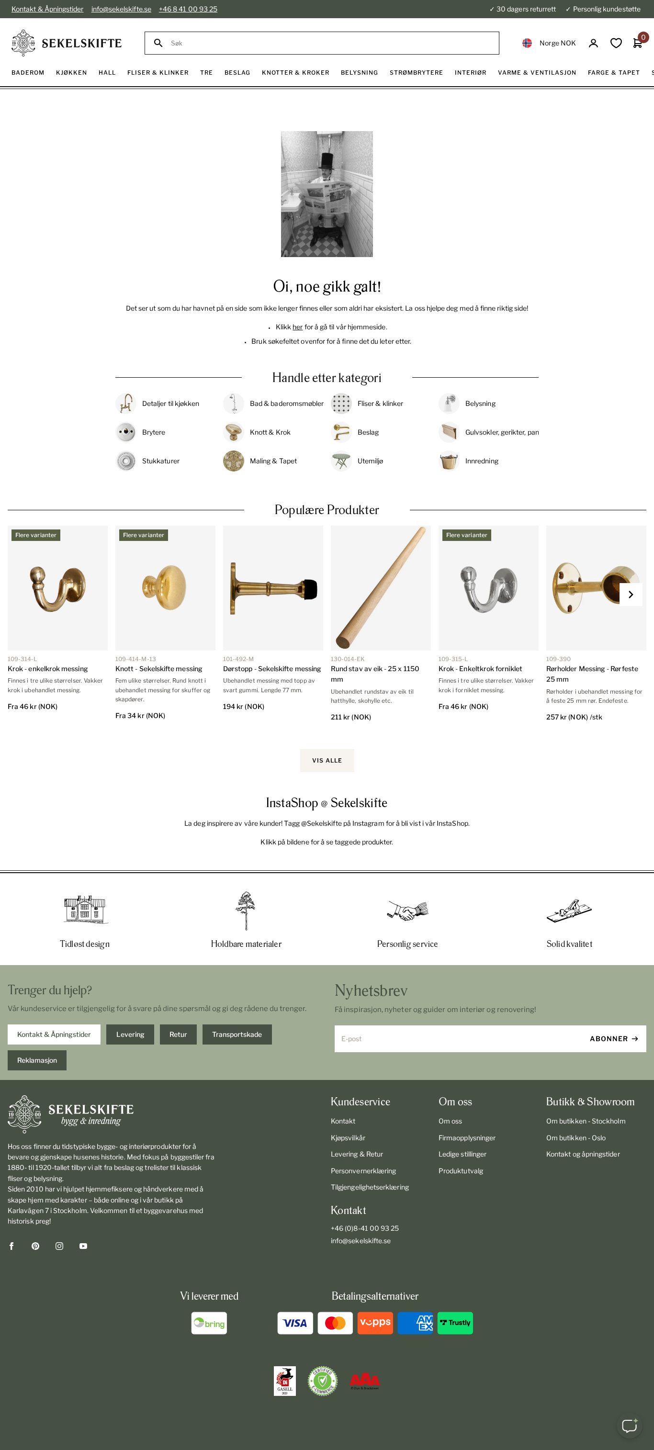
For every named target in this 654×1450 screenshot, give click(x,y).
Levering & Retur (357, 1154)
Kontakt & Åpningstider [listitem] (54, 1034)
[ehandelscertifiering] (322, 1381)
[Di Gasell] (285, 1381)
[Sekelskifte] (111, 1114)
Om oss (450, 1121)
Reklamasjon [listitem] (37, 1060)
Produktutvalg (461, 1171)
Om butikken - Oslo (576, 1138)
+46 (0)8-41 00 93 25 (365, 1228)
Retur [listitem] (178, 1034)
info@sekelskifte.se (121, 9)
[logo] (66, 43)
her (298, 327)
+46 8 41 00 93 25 (188, 9)
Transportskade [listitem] (237, 1034)
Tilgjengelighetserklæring (370, 1187)
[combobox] (330, 43)
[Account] (593, 43)
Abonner (609, 1038)
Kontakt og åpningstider (583, 1154)
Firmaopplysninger (467, 1138)
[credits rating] (365, 1381)
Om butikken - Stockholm (586, 1121)
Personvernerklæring (363, 1171)
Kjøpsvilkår (348, 1138)
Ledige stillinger (462, 1154)
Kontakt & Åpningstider (47, 9)
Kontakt (343, 1121)
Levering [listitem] (130, 1034)
